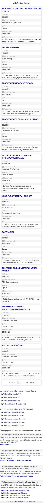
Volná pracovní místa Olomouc (14, 422)
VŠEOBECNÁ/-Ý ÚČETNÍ (12, 345)
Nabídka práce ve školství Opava (15, 493)
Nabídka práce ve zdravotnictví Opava (16, 495)
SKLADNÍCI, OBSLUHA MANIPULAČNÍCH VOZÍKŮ (19, 269)
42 (27, 382)
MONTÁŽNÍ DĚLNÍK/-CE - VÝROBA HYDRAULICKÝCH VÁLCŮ (16, 156)
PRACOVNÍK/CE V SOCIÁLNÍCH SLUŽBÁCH (20, 119)
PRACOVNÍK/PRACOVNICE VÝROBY (17, 83)
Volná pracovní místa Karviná (13, 415)
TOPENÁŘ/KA (8, 232)
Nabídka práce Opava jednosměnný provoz (16, 476)
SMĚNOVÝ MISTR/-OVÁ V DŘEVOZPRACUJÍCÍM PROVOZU (16, 308)
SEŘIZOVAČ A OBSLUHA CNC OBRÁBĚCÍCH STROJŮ (21, 10)
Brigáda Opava (5, 444)
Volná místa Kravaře (10, 394)
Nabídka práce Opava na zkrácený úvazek (16, 460)
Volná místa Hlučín (10, 397)
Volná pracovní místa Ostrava (13, 425)
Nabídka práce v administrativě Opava (16, 490)
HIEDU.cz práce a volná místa (24, 502)
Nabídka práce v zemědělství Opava (16, 497)
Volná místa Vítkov (9, 400)
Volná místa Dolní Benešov (13, 404)
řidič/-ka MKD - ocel (10, 47)
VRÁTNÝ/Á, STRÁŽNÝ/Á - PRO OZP (17, 196)
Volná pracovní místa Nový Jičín (14, 419)
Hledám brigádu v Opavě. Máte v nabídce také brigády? (21, 434)
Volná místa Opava (21, 3)
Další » (32, 382)
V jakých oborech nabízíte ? (20, 482)
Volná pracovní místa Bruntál (13, 412)
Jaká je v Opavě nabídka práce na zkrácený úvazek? (20, 450)
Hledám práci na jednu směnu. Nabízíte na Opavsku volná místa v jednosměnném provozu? (20, 467)
